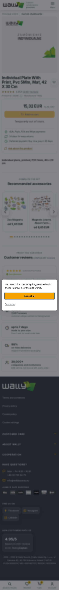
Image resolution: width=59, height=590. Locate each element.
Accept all (29, 296)
